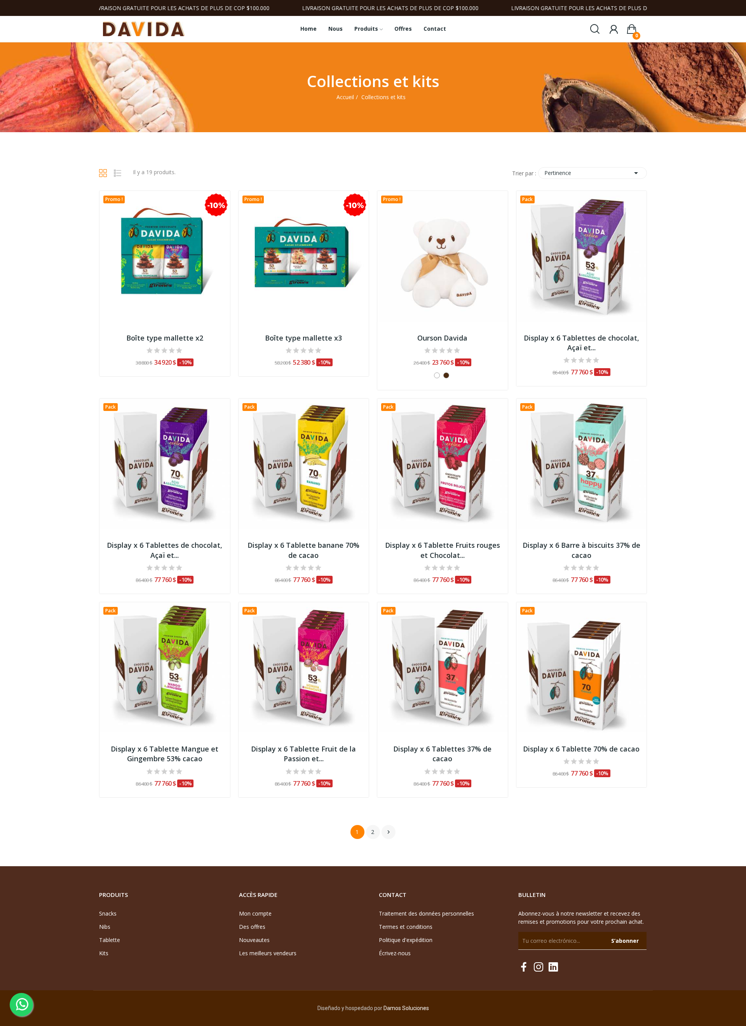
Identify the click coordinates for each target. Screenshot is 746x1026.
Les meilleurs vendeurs (267, 953)
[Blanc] (437, 375)
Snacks (108, 913)
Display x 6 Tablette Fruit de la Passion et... (303, 753)
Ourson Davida (442, 338)
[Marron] (446, 375)
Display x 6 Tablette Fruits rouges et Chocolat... (442, 549)
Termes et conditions (405, 926)
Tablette (109, 940)
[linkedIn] (553, 967)
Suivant (388, 831)
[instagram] (538, 967)
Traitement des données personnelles (426, 913)
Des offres (252, 926)
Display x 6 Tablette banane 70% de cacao (303, 549)
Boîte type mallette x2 (164, 338)
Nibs (104, 926)
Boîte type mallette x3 (303, 338)
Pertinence (592, 173)
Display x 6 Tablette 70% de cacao (581, 748)
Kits (103, 953)
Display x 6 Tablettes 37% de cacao (442, 753)
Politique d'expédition (405, 940)
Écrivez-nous (395, 953)
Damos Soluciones (406, 1008)
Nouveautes (254, 940)
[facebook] (523, 967)
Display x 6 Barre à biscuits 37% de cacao (581, 549)
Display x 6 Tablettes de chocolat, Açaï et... (581, 342)
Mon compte (255, 913)
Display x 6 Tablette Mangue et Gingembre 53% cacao (164, 753)
